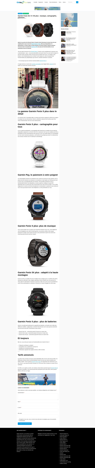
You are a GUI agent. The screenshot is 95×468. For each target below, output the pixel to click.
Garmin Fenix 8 (63, 448)
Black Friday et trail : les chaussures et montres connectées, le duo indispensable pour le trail (70, 52)
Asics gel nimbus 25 (64, 435)
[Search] (77, 2)
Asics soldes (63, 442)
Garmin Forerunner (64, 450)
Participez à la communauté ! (44, 430)
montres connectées (36, 64)
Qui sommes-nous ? (21, 430)
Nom (19, 401)
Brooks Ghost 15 (63, 439)
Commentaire (21, 392)
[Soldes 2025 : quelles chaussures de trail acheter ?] (63, 46)
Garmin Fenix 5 (34, 51)
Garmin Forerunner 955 (65, 445)
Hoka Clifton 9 (63, 438)
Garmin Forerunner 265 (65, 456)
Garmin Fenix (63, 454)
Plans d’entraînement (53, 2)
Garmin (51, 64)
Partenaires (61, 430)
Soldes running (63, 463)
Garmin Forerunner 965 (65, 457)
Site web (20, 413)
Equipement (40, 2)
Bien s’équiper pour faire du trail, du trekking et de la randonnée (71, 38)
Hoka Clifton (62, 459)
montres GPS (34, 46)
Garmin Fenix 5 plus (36, 43)
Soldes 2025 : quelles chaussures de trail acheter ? (71, 45)
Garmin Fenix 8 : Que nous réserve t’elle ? (71, 32)
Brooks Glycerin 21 (64, 433)
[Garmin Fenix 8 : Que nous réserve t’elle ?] (63, 33)
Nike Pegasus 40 (64, 441)
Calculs (64, 2)
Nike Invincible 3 (63, 436)
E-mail (19, 407)
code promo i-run (64, 460)
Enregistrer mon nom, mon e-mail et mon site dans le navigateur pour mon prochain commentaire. (37, 420)
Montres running (25, 13)
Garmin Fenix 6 (54, 367)
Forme (60, 2)
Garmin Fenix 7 (43, 60)
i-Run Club (52, 435)
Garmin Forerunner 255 (65, 447)
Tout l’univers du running (65, 461)
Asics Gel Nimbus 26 (64, 451)
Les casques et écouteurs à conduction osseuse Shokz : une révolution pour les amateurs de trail (71, 59)
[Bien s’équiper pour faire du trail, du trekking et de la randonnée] (63, 39)
